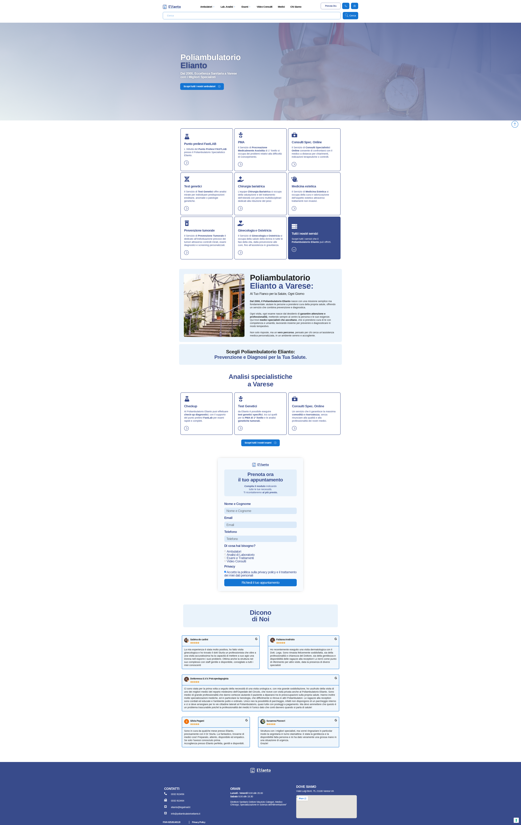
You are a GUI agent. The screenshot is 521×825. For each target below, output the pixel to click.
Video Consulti (264, 6)
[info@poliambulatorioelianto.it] (165, 813)
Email (228, 518)
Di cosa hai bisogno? (239, 546)
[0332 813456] (165, 793)
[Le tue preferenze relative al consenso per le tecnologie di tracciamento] (516, 820)
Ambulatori (206, 6)
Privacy (229, 566)
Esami (245, 6)
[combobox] (252, 15)
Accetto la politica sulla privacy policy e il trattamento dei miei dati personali (260, 573)
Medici (281, 6)
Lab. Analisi (227, 6)
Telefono (230, 532)
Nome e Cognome (237, 504)
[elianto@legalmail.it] (165, 806)
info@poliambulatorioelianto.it (185, 813)
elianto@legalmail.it (180, 807)
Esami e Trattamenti (240, 558)
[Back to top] (515, 124)
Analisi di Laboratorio (241, 555)
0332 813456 (177, 794)
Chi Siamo (295, 6)
